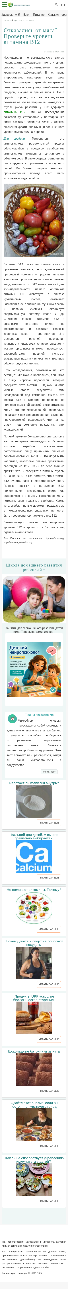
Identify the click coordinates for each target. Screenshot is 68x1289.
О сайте (9, 1234)
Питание (39, 14)
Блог (26, 14)
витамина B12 (14, 112)
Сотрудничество (53, 1234)
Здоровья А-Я (10, 14)
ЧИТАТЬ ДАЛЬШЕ (49, 822)
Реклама (34, 1239)
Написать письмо (28, 1234)
